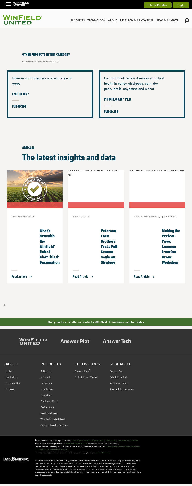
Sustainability (13, 383)
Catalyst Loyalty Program (54, 425)
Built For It (46, 371)
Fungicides (46, 395)
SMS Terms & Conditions (128, 440)
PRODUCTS (77, 20)
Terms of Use (111, 440)
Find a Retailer (157, 5)
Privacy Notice (98, 440)
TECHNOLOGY (96, 20)
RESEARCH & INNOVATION (136, 20)
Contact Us (12, 377)
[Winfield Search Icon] (186, 20)
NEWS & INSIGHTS (167, 20)
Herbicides (46, 383)
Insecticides (46, 389)
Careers (10, 389)
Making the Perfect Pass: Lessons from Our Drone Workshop (171, 246)
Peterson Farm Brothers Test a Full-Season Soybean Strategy (109, 246)
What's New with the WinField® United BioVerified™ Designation (50, 246)
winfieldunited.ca (103, 453)
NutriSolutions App (86, 377)
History (10, 371)
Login (180, 5)
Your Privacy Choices (81, 440)
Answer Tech (82, 371)
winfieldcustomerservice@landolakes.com (122, 446)
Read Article (19, 276)
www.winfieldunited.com (76, 443)
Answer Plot (116, 371)
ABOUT (112, 20)
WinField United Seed (52, 419)
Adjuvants (45, 377)
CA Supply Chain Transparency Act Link (51, 449)
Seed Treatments (49, 413)
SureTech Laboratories (122, 389)
